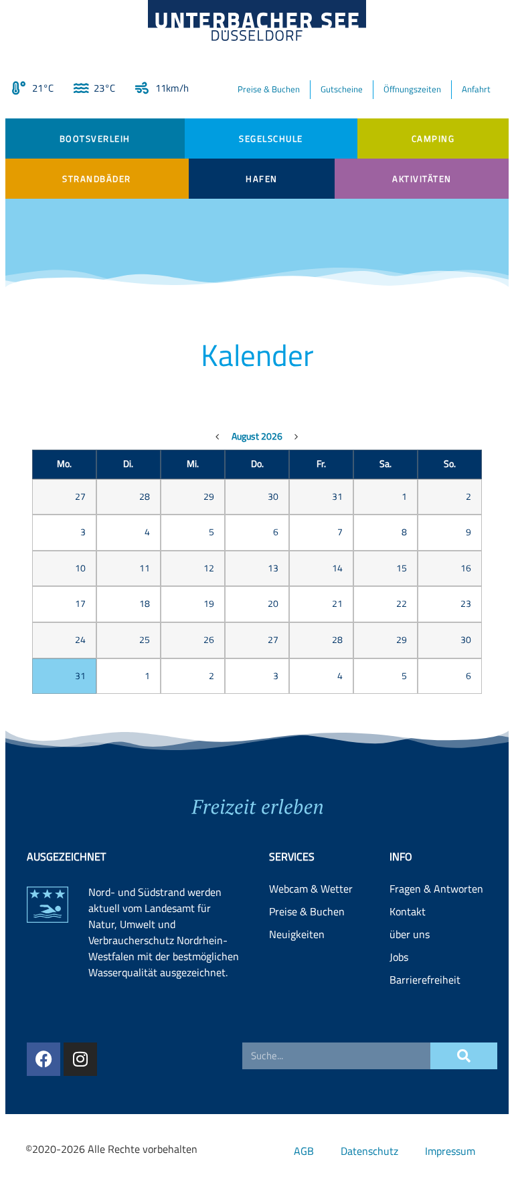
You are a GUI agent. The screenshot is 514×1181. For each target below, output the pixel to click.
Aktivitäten (422, 178)
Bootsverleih (95, 138)
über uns (410, 934)
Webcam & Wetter (311, 889)
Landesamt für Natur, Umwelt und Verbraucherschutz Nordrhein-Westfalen (158, 932)
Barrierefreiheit (425, 980)
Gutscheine (342, 89)
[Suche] (463, 1055)
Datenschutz (369, 1151)
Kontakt (408, 911)
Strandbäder (96, 178)
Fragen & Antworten (436, 889)
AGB (304, 1151)
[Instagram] (80, 1059)
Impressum (450, 1151)
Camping (433, 138)
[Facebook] (43, 1059)
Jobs (399, 957)
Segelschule (271, 138)
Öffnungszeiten (412, 89)
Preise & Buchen (269, 89)
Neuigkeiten (297, 934)
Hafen (262, 178)
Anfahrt (476, 89)
